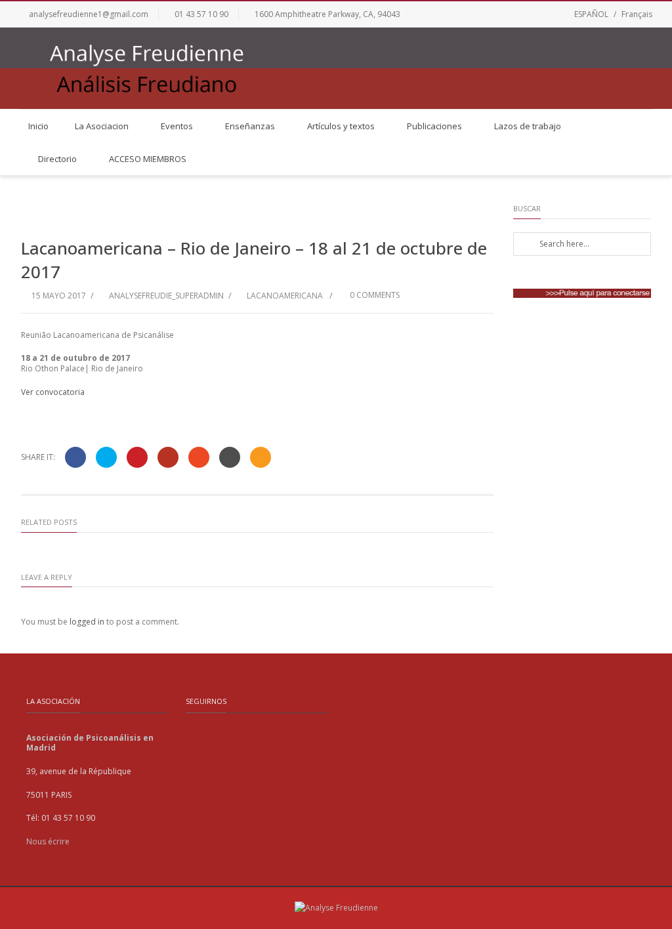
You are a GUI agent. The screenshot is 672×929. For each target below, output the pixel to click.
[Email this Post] (260, 457)
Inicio (38, 126)
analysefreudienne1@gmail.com (88, 14)
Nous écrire (48, 841)
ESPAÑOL (591, 14)
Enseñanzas (250, 126)
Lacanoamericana (285, 295)
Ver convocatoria (53, 392)
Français (636, 14)
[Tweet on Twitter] (106, 457)
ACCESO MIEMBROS (147, 159)
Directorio (57, 159)
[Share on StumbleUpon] (198, 457)
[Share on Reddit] (229, 457)
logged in (87, 621)
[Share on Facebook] (75, 457)
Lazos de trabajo (527, 126)
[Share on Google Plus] (168, 457)
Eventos (177, 126)
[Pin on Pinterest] (137, 457)
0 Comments (374, 294)
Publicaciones (434, 126)
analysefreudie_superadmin (166, 295)
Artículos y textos (341, 126)
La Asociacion (102, 126)
